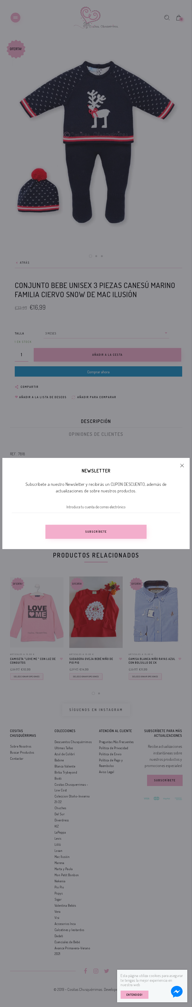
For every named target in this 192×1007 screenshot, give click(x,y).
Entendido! (134, 994)
